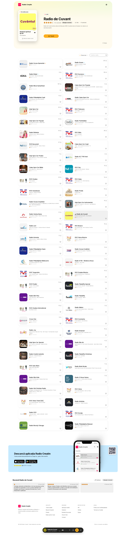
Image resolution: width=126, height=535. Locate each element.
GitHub (79, 510)
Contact (64, 517)
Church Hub (65, 514)
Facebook (83, 22)
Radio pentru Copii (50, 514)
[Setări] (106, 4)
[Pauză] (77, 530)
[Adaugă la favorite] (69, 530)
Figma (79, 512)
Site (77, 22)
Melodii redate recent (28, 38)
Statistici (64, 510)
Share (105, 43)
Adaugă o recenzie (67, 22)
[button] (54, 530)
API (78, 507)
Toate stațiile (49, 507)
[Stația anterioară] (73, 530)
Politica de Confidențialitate (100, 507)
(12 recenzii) (57, 22)
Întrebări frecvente (66, 512)
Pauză (52, 36)
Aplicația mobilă (65, 507)
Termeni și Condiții (98, 510)
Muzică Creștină (50, 510)
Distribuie (98, 480)
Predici (47, 512)
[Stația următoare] (80, 530)
